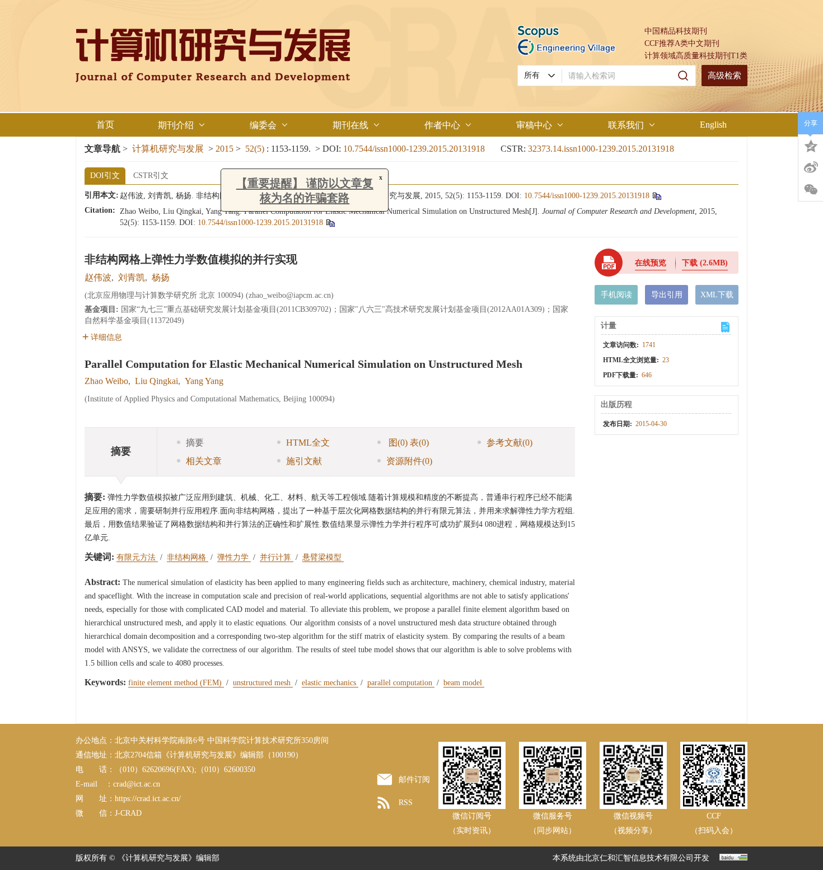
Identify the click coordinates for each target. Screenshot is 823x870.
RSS (406, 802)
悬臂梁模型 (323, 557)
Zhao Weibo (106, 381)
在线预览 (650, 263)
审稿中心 (534, 125)
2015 (224, 148)
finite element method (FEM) (176, 683)
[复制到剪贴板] (656, 195)
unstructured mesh (263, 683)
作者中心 (442, 125)
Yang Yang (204, 381)
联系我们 (626, 125)
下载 (705, 263)
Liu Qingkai (156, 381)
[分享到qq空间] (810, 145)
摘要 (195, 442)
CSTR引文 (151, 175)
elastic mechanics (330, 683)
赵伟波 (98, 277)
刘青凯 (131, 277)
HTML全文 (308, 442)
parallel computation (400, 683)
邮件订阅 (414, 779)
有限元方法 (137, 557)
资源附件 (409, 461)
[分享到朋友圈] (810, 189)
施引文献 (304, 461)
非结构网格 (187, 557)
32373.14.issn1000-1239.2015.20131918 (601, 148)
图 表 (407, 442)
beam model (463, 683)
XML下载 (716, 295)
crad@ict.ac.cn (136, 784)
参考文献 (509, 442)
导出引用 (666, 295)
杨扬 (161, 277)
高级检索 (724, 75)
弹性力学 (234, 557)
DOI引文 (105, 175)
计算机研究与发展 (168, 148)
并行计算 (276, 557)
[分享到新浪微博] (810, 167)
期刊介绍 (176, 125)
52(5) (255, 148)
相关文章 (204, 461)
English (713, 124)
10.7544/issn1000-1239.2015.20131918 (414, 148)
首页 (105, 124)
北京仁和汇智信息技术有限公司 (639, 858)
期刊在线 (350, 125)
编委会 (263, 125)
